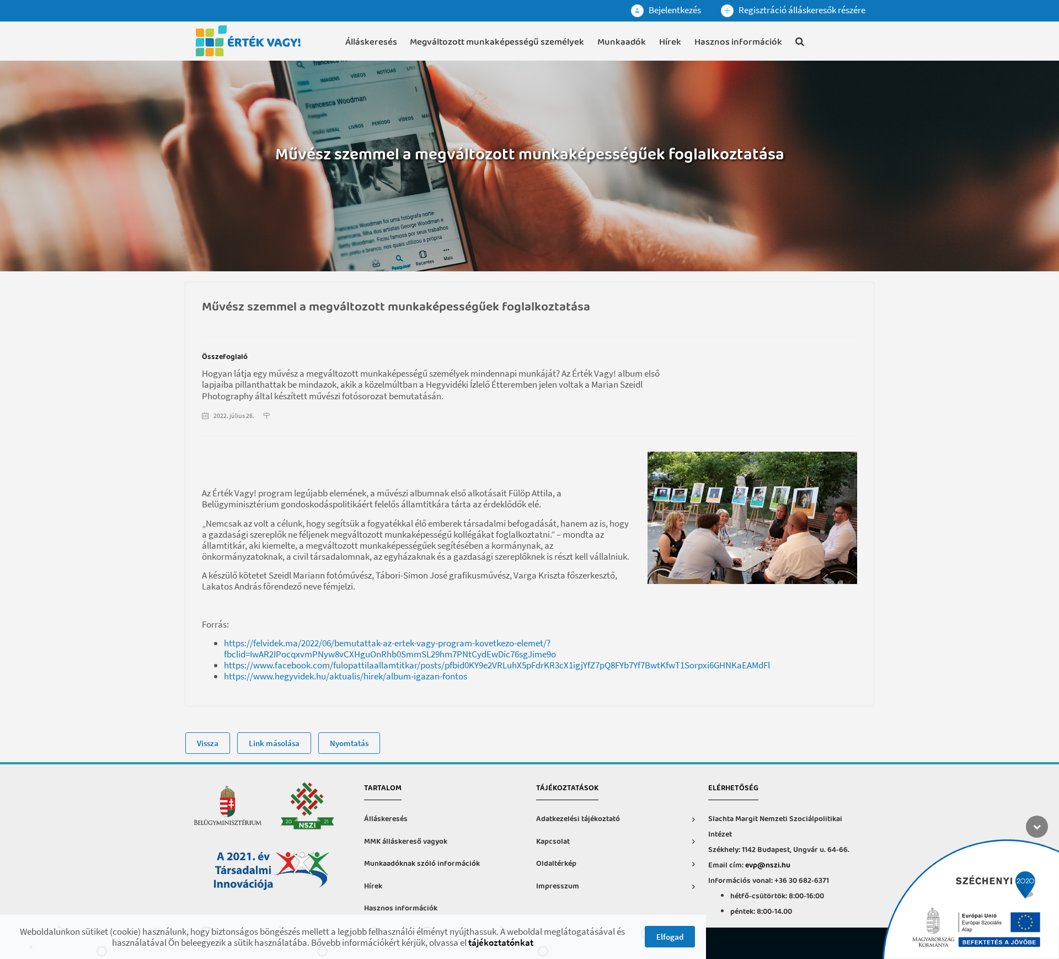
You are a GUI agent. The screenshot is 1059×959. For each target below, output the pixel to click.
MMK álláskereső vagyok (405, 841)
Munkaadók (621, 42)
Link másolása (274, 743)
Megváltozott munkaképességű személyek (497, 42)
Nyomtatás (349, 743)
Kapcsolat (553, 841)
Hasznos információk (738, 42)
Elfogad (669, 936)
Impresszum (557, 886)
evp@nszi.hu (767, 865)
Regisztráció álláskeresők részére (801, 10)
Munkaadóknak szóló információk (422, 864)
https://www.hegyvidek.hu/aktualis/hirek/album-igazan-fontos (345, 676)
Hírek (670, 42)
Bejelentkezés (674, 10)
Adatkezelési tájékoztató (578, 819)
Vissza (207, 743)
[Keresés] (799, 43)
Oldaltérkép (556, 864)
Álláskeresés (371, 42)
